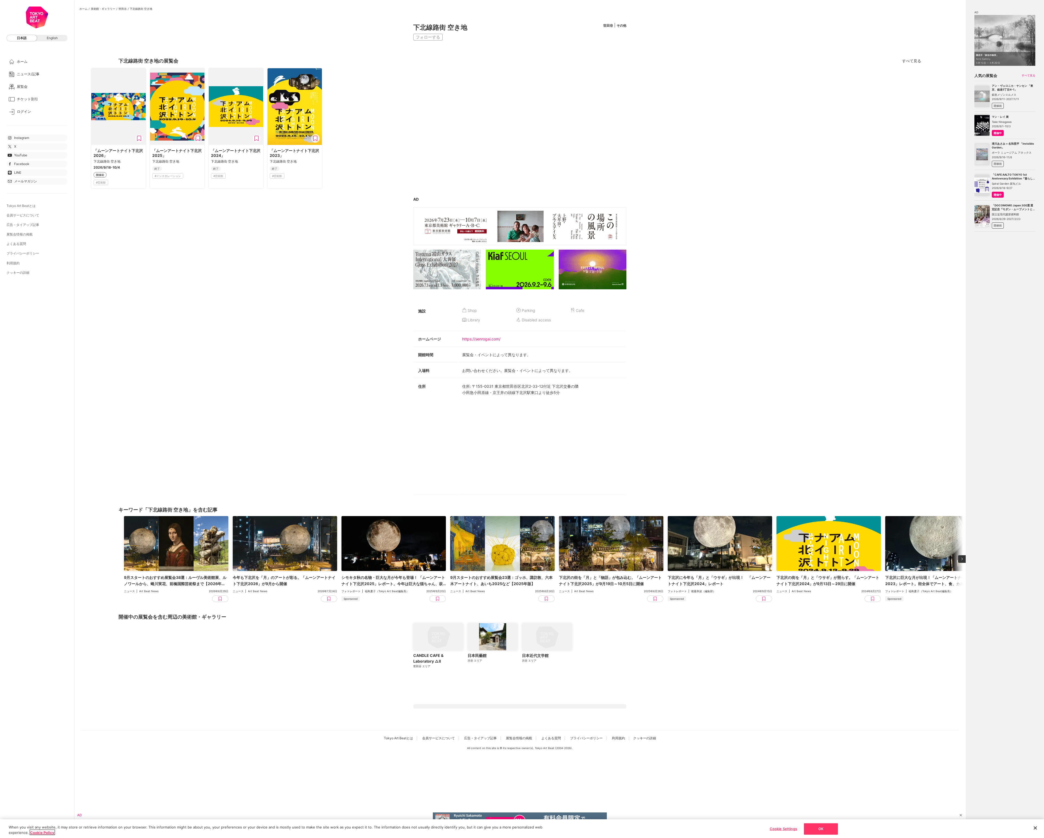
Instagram (21, 138)
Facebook (21, 164)
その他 (621, 25)
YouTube (20, 155)
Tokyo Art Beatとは (21, 206)
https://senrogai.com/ (481, 339)
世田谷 (123, 8)
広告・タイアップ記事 (23, 225)
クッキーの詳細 (18, 273)
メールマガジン (25, 181)
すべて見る (911, 60)
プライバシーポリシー (23, 253)
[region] (522, 828)
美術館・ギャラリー (103, 8)
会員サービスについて (23, 215)
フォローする (428, 37)
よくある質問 (16, 244)
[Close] (1035, 828)
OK (821, 829)
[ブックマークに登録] (139, 138)
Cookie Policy (42, 832)
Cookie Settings (783, 829)
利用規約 (13, 263)
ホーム (83, 8)
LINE (17, 172)
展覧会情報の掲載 (20, 234)
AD (416, 199)
